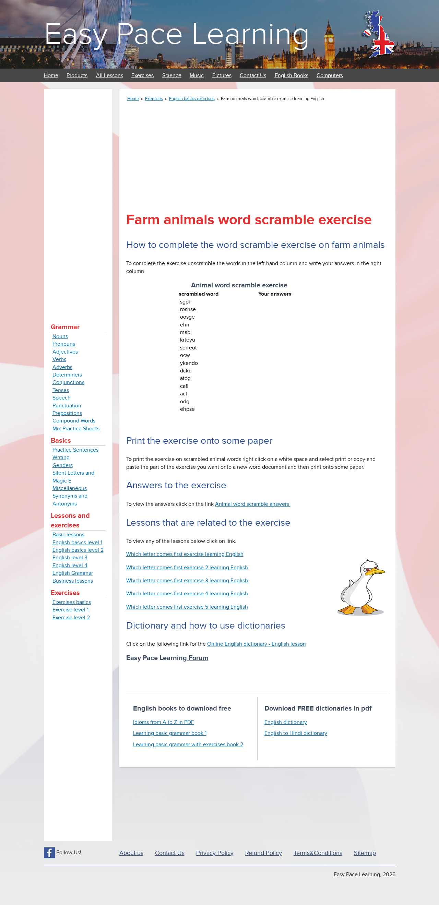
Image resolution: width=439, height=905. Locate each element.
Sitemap (365, 853)
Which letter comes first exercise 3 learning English (187, 580)
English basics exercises (192, 99)
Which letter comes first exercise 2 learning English (187, 567)
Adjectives (65, 351)
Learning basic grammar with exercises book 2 (188, 744)
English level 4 (69, 565)
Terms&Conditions (318, 853)
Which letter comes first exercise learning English (185, 554)
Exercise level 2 (71, 617)
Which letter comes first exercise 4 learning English (187, 593)
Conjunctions (68, 382)
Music (197, 75)
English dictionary (285, 722)
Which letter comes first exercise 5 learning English (187, 607)
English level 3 (69, 557)
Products (77, 75)
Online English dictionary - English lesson (256, 644)
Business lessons (72, 580)
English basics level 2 (78, 550)
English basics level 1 (77, 542)
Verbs (59, 359)
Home (51, 75)
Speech (61, 397)
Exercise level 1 (70, 609)
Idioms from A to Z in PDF (163, 722)
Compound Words (73, 420)
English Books (291, 75)
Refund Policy (263, 853)
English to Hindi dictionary (295, 733)
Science (171, 75)
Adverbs (62, 367)
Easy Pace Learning (177, 34)
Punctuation (66, 405)
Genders (62, 465)
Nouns (60, 336)
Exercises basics (71, 602)
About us (131, 853)
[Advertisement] (78, 199)
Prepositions (67, 413)
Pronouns (63, 344)
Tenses (60, 390)
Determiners (67, 374)
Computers (330, 75)
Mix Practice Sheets (75, 428)
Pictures (222, 75)
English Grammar (72, 573)
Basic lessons (68, 534)
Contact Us (253, 75)
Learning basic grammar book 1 (169, 733)
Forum (198, 658)
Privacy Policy (215, 853)
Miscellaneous (69, 488)
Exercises (142, 75)
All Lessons (109, 75)
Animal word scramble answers (252, 504)
